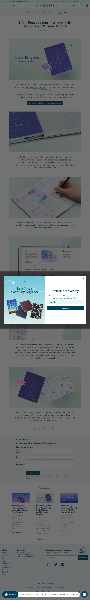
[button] (84, 594)
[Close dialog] (83, 278)
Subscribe (65, 308)
